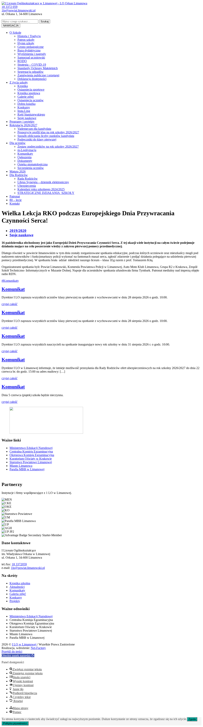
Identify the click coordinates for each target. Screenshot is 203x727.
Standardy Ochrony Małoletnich (37, 68)
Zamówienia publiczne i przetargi (38, 75)
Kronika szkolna (20, 583)
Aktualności (17, 586)
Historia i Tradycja (29, 36)
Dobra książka (26, 103)
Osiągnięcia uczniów (30, 100)
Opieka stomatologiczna (32, 164)
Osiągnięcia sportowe (30, 89)
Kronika (22, 86)
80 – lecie (16, 200)
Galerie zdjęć (25, 96)
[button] (18, 655)
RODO (22, 61)
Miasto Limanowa (21, 465)
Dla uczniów (18, 143)
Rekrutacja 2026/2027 (23, 125)
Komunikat (13, 289)
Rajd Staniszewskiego (31, 114)
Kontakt (15, 203)
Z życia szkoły (19, 82)
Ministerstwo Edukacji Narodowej (31, 448)
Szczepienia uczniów (30, 168)
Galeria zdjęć (18, 594)
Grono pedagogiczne (30, 46)
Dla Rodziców (19, 175)
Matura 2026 (18, 171)
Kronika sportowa (28, 93)
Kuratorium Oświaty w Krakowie (31, 458)
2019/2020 (18, 231)
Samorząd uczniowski (31, 57)
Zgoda (192, 719)
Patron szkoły (25, 39)
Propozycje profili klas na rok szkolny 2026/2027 (48, 132)
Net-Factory (38, 648)
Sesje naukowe (26, 118)
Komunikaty (25, 153)
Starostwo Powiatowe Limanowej (31, 462)
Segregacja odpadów (30, 71)
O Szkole (15, 32)
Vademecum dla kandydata (34, 128)
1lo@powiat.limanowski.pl (28, 567)
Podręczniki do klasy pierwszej (36, 139)
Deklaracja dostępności (31, 79)
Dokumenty (24, 160)
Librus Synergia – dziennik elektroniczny (43, 182)
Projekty (15, 601)
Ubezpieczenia (26, 185)
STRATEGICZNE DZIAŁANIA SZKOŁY (45, 193)
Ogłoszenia (24, 157)
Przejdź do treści (12, 651)
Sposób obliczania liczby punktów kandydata (45, 136)
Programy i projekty (22, 121)
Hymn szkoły (25, 43)
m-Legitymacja (26, 150)
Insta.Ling (23, 111)
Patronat (15, 196)
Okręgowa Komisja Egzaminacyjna (32, 455)
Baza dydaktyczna (28, 50)
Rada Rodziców (27, 178)
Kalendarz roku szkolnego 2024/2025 (41, 189)
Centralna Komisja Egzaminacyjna (31, 451)
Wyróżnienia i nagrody (31, 54)
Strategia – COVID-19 (31, 64)
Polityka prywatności (15, 723)
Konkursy (23, 107)
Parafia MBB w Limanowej (27, 469)
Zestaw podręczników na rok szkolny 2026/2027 (48, 146)
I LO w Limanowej (24, 644)
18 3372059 (19, 564)
